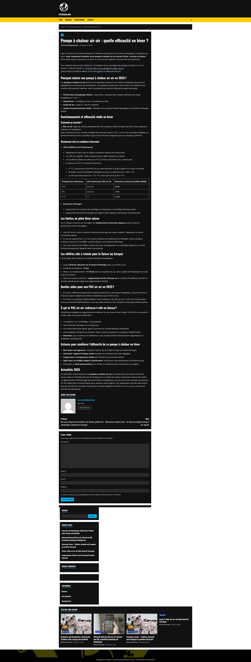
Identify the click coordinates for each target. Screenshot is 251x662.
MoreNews (140, 660)
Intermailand (65, 14)
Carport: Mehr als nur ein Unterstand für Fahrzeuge (78, 551)
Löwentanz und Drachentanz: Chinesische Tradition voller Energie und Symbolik (75, 638)
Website (64, 487)
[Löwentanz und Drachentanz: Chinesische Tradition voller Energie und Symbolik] (76, 624)
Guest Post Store (67, 642)
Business (68, 20)
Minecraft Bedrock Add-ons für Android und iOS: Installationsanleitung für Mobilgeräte (108, 639)
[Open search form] (191, 20)
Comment (65, 442)
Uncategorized (66, 601)
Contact (90, 20)
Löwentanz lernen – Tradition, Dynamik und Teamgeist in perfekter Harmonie (140, 638)
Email (63, 479)
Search (65, 510)
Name (63, 471)
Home (60, 20)
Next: (127, 422)
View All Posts (85, 408)
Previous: (82, 422)
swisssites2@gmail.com (70, 45)
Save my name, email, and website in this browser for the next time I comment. (92, 495)
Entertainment (80, 20)
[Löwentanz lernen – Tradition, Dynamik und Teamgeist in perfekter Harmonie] (141, 624)
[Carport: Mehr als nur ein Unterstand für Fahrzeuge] (174, 615)
